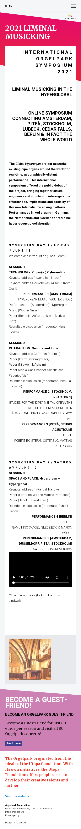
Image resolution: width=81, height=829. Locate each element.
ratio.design (20, 822)
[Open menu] (73, 6)
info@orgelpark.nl (14, 812)
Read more (13, 743)
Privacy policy (12, 815)
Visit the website (17, 796)
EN (10, 6)
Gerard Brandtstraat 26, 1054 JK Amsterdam (28, 808)
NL (6, 6)
